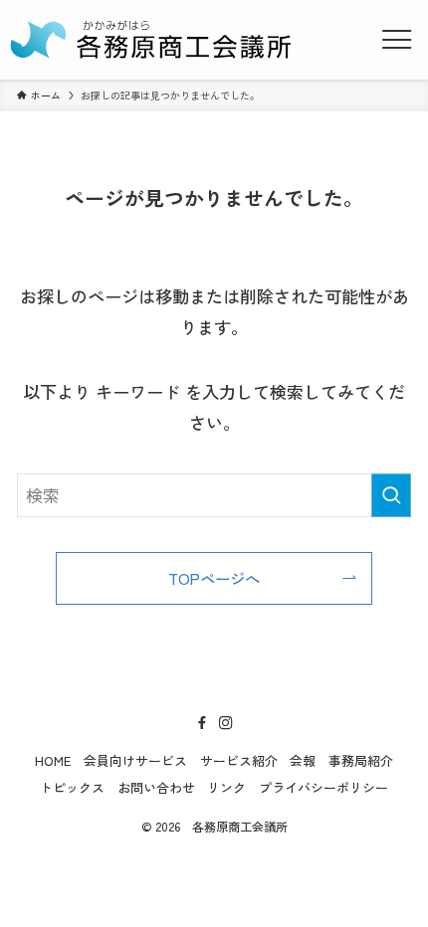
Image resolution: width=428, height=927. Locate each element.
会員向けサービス (135, 760)
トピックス (72, 787)
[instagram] (226, 723)
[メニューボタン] (397, 40)
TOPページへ (214, 578)
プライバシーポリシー (323, 787)
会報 (303, 760)
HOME (53, 760)
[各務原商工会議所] (153, 40)
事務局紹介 (360, 760)
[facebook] (202, 723)
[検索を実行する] (391, 495)
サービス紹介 (239, 760)
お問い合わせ (156, 787)
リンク (226, 787)
